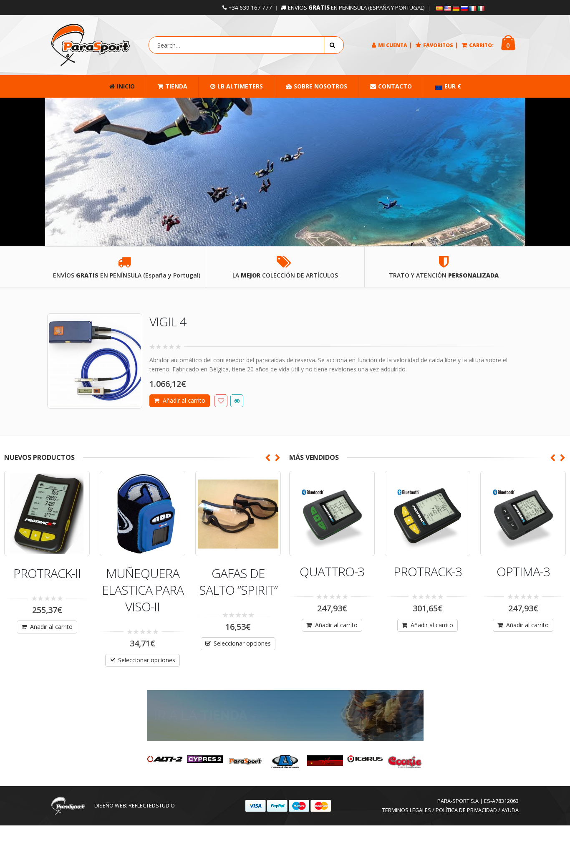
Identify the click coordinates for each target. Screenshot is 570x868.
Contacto (395, 86)
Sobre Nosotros (320, 86)
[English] (447, 8)
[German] (455, 8)
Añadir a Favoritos (220, 400)
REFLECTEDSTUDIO (152, 805)
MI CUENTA (392, 45)
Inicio (126, 86)
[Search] (333, 45)
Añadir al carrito (184, 400)
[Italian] (480, 8)
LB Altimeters (240, 86)
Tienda (176, 86)
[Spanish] (439, 8)
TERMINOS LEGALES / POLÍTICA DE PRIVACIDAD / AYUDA (450, 810)
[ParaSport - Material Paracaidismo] (90, 45)
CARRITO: (481, 45)
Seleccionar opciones (146, 660)
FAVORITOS (438, 45)
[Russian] (464, 8)
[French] (472, 8)
